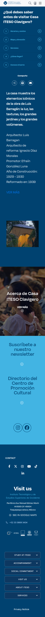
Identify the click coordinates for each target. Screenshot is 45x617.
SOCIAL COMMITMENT (22, 571)
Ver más (22, 307)
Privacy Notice (21, 609)
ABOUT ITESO (22, 587)
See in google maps (24, 515)
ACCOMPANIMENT (23, 563)
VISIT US (22, 579)
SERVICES (22, 595)
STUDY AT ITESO (22, 555)
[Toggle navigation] (39, 3)
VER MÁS (13, 192)
